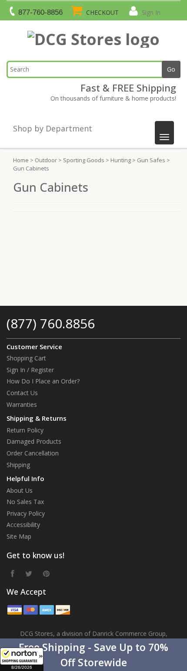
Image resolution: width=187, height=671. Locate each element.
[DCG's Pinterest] (46, 573)
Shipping (18, 465)
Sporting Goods (83, 160)
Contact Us (22, 393)
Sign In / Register (30, 370)
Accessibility (23, 524)
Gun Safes (151, 160)
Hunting (120, 160)
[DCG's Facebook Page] (13, 573)
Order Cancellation (33, 453)
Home (21, 160)
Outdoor (46, 160)
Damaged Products (34, 441)
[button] (93, 654)
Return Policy (25, 430)
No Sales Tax (25, 502)
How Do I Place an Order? (43, 381)
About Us (20, 490)
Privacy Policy (26, 513)
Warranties (22, 404)
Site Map (19, 536)
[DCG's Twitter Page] (29, 573)
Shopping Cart (26, 358)
